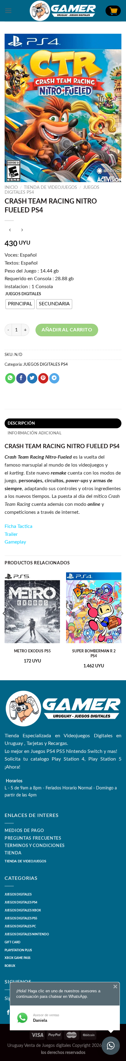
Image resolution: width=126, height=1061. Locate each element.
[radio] (20, 304)
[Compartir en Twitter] (32, 378)
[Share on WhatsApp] (10, 378)
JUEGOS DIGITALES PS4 (45, 364)
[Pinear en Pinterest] (43, 378)
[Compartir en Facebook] (21, 378)
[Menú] (8, 10)
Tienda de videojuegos (50, 187)
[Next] (122, 626)
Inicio (11, 187)
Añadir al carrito (67, 329)
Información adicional (34, 433)
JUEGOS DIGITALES (23, 294)
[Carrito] (113, 11)
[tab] (63, 423)
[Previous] (4, 626)
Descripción (21, 423)
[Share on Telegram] (54, 378)
